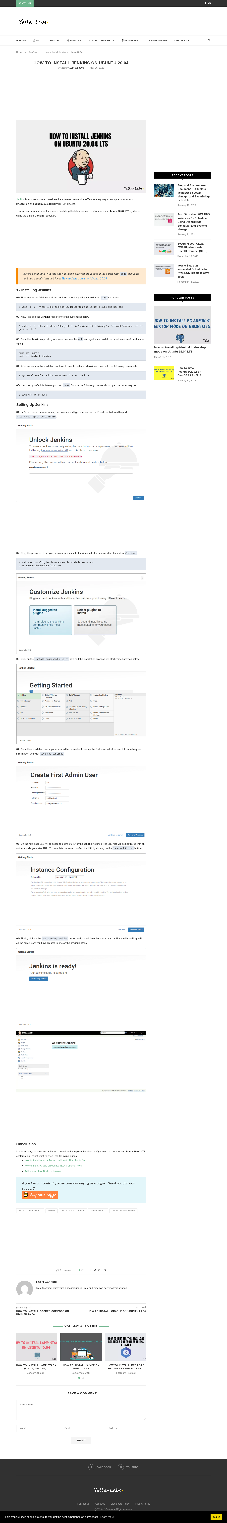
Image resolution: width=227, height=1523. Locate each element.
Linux (39, 40)
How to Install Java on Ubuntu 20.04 (84, 278)
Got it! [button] (216, 1517)
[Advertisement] (150, 20)
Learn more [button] (107, 1517)
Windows (75, 40)
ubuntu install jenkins (123, 1211)
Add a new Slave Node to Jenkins (43, 1171)
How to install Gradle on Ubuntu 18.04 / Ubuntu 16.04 (53, 1165)
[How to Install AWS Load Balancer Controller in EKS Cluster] (126, 1347)
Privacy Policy (142, 1503)
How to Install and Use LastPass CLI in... (52, 3)
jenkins (51, 1211)
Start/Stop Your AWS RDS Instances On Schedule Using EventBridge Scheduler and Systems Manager (193, 222)
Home (22, 40)
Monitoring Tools (103, 40)
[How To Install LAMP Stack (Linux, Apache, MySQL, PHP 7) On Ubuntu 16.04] (36, 1347)
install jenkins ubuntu (30, 1211)
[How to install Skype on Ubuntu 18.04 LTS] (81, 1347)
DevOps (54, 40)
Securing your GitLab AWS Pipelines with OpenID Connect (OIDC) (192, 247)
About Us (100, 1503)
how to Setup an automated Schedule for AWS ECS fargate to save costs (193, 271)
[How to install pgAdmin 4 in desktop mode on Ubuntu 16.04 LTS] (182, 325)
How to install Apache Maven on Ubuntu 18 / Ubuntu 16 (55, 1160)
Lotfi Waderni (76, 67)
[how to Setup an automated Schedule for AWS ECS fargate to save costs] (164, 270)
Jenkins (20, 199)
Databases (131, 40)
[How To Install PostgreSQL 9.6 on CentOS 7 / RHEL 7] (164, 373)
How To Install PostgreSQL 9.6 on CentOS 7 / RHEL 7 (189, 372)
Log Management (156, 40)
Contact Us (181, 40)
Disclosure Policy (120, 1503)
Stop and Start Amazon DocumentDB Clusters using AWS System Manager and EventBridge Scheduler (193, 193)
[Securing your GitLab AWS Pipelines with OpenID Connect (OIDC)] (164, 248)
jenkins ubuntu (98, 1211)
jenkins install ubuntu (73, 1211)
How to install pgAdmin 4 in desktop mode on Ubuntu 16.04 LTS (180, 349)
